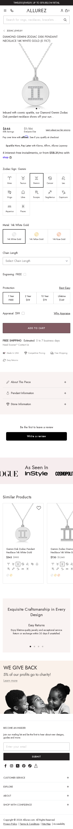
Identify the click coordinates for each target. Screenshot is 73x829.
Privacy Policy (10, 824)
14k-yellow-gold (11, 575)
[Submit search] (65, 20)
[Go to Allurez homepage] (37, 10)
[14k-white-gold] (7, 575)
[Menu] (5, 10)
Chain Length (10, 253)
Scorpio (8, 569)
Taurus (13, 564)
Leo (27, 564)
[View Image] (36, 473)
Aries (8, 564)
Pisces (27, 569)
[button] (36, 274)
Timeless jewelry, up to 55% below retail (36, 3)
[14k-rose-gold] (58, 575)
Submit (36, 756)
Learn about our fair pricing (58, 130)
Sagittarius (13, 569)
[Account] (62, 10)
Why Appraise (62, 313)
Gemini (18, 564)
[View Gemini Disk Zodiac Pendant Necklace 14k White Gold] (23, 523)
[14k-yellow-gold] (11, 575)
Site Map (46, 824)
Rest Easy (64, 288)
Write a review (36, 436)
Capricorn (18, 569)
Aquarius (23, 569)
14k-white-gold (7, 575)
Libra (37, 564)
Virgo (32, 564)
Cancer (23, 564)
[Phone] (12, 10)
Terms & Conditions (29, 824)
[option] (9, 180)
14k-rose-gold (58, 575)
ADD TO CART (36, 328)
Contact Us (23, 344)
